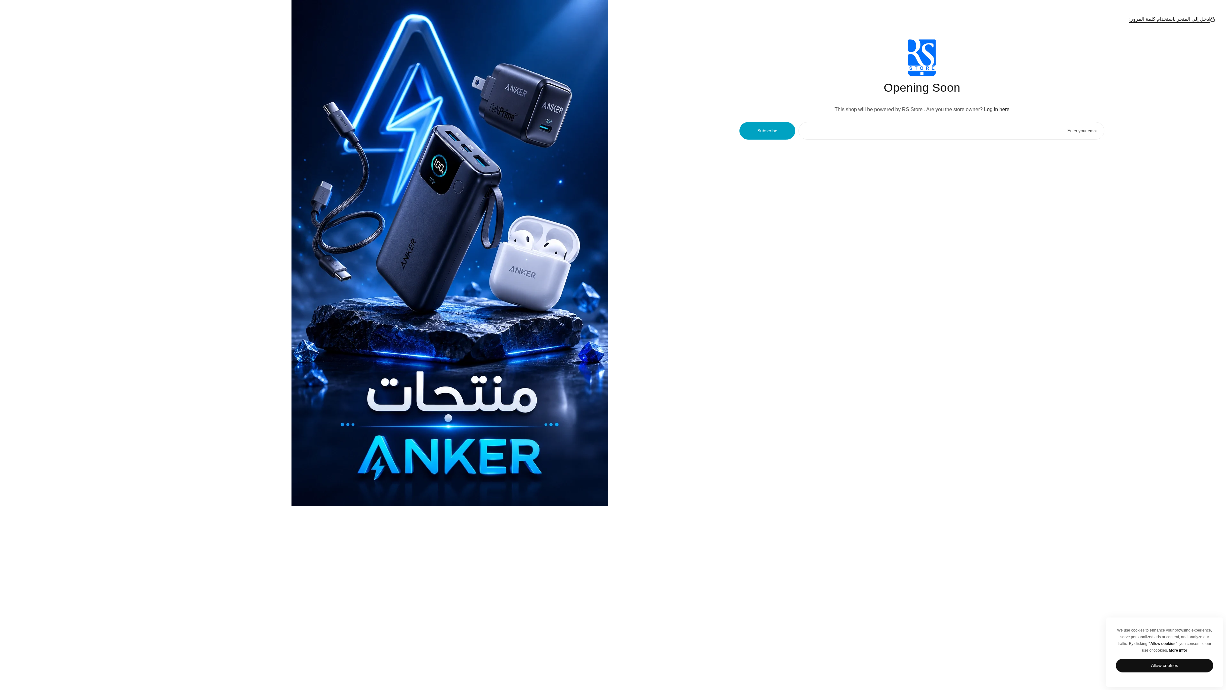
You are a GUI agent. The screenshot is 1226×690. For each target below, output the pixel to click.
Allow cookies (1164, 665)
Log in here (997, 109)
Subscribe (767, 130)
